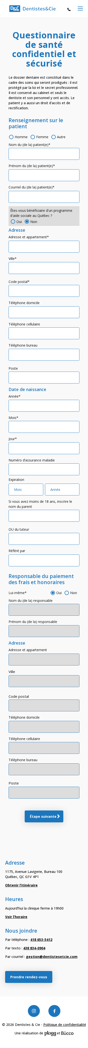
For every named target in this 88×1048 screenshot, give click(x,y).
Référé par (17, 550)
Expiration (16, 479)
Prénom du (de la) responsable (33, 621)
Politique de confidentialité (64, 1024)
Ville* (13, 258)
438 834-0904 (34, 948)
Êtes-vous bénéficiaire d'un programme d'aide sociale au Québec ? (41, 213)
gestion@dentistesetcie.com (51, 956)
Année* (15, 396)
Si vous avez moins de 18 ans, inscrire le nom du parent (40, 504)
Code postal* (19, 281)
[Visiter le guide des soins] (67, 1033)
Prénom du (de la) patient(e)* (32, 165)
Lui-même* (18, 592)
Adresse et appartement (28, 650)
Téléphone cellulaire (24, 324)
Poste (13, 368)
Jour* (13, 438)
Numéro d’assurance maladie (32, 460)
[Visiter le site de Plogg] (50, 1033)
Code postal (19, 696)
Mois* (13, 417)
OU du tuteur (19, 529)
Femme (42, 137)
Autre (61, 137)
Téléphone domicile (24, 302)
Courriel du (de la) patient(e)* (32, 187)
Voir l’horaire (16, 916)
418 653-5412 (70, 9)
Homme (21, 137)
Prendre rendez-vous (28, 977)
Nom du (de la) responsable (31, 600)
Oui (19, 221)
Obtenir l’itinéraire (21, 885)
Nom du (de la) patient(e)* (29, 144)
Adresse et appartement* (29, 237)
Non (33, 221)
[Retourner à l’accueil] (32, 9)
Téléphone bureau (23, 345)
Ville (12, 671)
